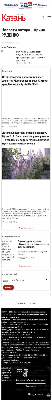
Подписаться (31, 386)
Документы (21, 303)
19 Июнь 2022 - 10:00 (10, 43)
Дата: (5, 281)
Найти (8, 287)
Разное (33, 303)
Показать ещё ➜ (26, 228)
